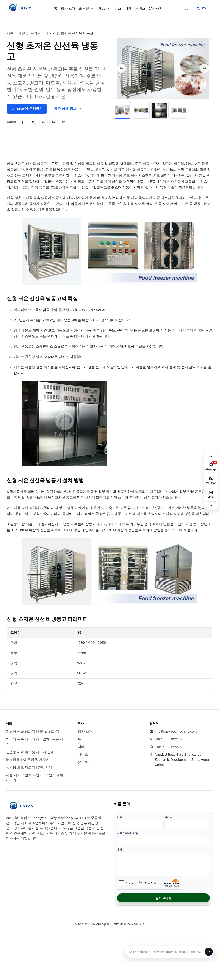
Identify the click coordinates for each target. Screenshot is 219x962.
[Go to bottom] (211, 505)
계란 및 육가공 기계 (33, 33)
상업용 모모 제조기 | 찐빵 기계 (29, 767)
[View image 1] (122, 110)
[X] (33, 122)
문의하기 (156, 8)
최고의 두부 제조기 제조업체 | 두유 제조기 (36, 741)
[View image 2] (141, 110)
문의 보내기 (163, 898)
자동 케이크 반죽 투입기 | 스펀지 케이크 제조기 (36, 777)
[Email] (64, 122)
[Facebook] (23, 122)
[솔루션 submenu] (92, 9)
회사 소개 (68, 8)
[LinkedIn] (43, 122)
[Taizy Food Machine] (20, 7)
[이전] (121, 68)
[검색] (186, 8)
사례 (128, 8)
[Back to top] (211, 456)
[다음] (204, 68)
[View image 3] (160, 110)
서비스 (140, 8)
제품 (101, 8)
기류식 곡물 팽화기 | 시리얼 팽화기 (32, 731)
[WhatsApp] (53, 122)
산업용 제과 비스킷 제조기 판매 (30, 752)
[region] (109, 658)
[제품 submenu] (108, 9)
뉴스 (118, 8)
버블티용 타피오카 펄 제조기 (28, 760)
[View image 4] (178, 110)
